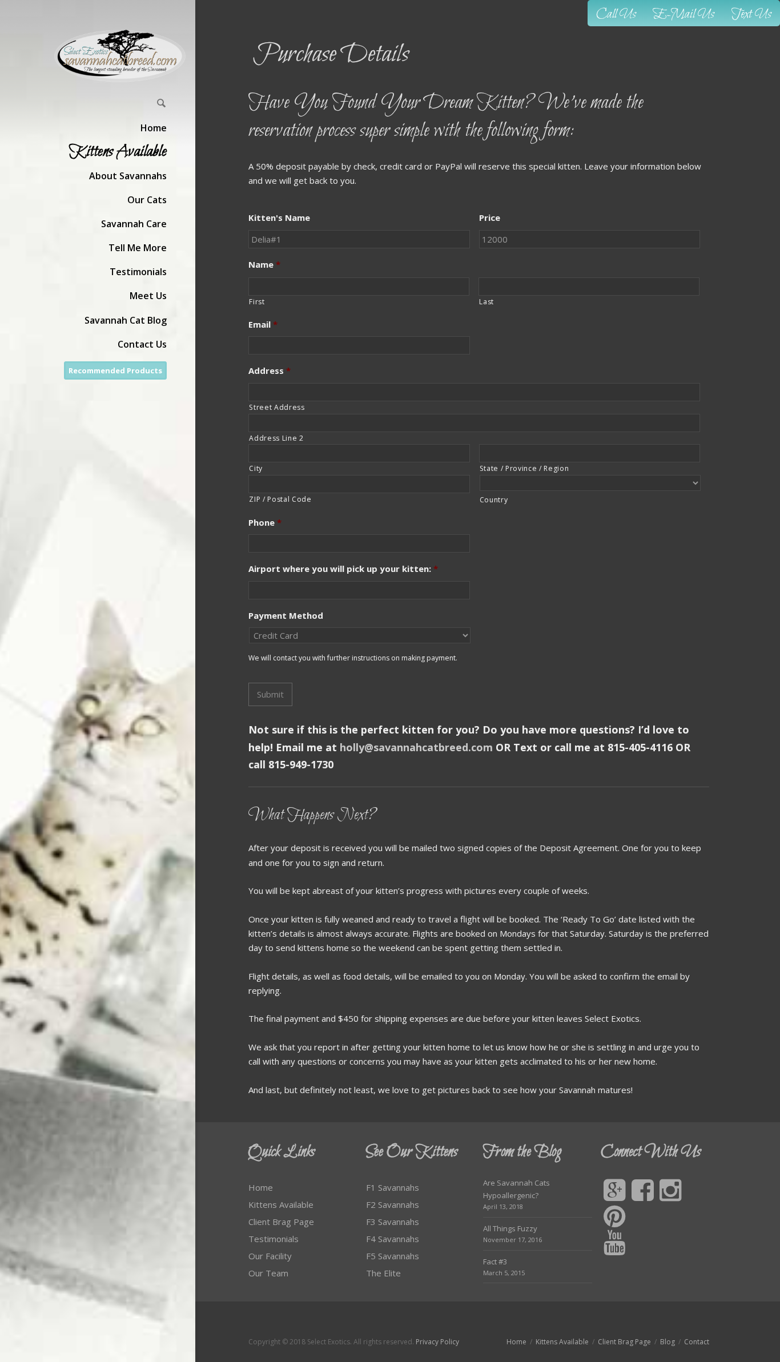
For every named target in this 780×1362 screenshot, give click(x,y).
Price (489, 217)
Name (264, 264)
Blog (667, 1342)
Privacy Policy (437, 1342)
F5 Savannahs (392, 1256)
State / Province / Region (524, 468)
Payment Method (285, 615)
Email (263, 324)
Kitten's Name (279, 217)
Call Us (616, 14)
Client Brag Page (281, 1221)
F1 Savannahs (392, 1187)
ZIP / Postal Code (280, 499)
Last (486, 302)
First (256, 302)
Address (269, 370)
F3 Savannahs (392, 1221)
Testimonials (273, 1238)
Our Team (268, 1273)
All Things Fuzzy (510, 1228)
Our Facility (270, 1256)
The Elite (383, 1273)
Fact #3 (495, 1261)
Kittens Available (280, 1204)
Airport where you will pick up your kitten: (343, 568)
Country (494, 500)
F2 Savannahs (392, 1204)
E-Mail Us (683, 14)
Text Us (751, 14)
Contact (696, 1342)
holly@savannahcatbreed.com (416, 747)
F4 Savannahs (392, 1238)
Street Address (276, 407)
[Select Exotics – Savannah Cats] (120, 55)
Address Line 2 (276, 438)
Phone (265, 522)
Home (260, 1187)
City (256, 468)
